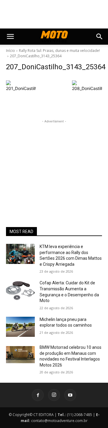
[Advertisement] (54, 161)
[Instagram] (54, 395)
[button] (10, 36)
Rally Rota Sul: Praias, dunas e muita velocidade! (59, 50)
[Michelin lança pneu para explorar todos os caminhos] (20, 327)
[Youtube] (70, 395)
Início (10, 50)
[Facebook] (38, 395)
